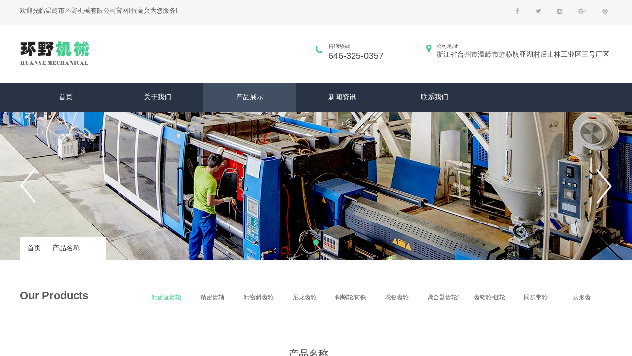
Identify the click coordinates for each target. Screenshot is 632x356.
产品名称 (66, 248)
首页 (34, 248)
